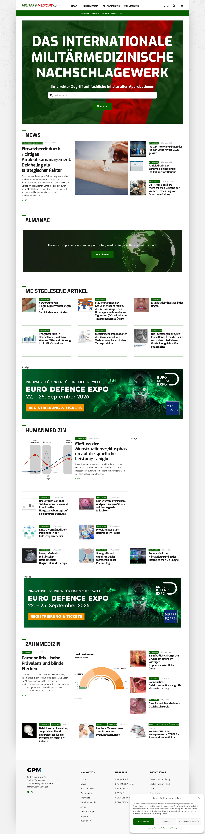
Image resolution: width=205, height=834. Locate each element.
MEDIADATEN (121, 802)
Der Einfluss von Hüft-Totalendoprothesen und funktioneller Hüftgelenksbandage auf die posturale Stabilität (53, 507)
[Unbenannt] (156, 532)
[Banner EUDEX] (102, 418)
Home (83, 779)
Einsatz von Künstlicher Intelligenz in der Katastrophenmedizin (53, 533)
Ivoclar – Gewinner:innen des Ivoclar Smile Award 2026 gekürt (165, 150)
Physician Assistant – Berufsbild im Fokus (108, 531)
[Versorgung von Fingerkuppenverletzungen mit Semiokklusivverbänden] (29, 305)
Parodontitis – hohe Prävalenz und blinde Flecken (42, 663)
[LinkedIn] (28, 792)
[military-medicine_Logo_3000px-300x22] (41, 5)
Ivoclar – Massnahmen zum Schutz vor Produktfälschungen (109, 731)
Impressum (182, 827)
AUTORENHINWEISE (125, 797)
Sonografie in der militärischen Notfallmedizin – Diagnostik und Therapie (53, 558)
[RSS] (32, 792)
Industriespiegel (87, 811)
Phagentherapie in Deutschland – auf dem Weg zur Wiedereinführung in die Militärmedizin (55, 338)
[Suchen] (51, 95)
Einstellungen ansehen (189, 821)
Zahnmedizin (86, 793)
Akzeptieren (143, 821)
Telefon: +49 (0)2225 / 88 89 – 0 (42, 783)
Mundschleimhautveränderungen (167, 304)
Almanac (84, 816)
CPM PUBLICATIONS (124, 784)
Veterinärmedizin (88, 802)
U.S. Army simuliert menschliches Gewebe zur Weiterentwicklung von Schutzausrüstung (164, 189)
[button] (199, 798)
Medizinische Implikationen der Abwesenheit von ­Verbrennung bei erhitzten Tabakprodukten (111, 338)
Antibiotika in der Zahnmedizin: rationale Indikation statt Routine (162, 169)
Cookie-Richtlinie (154, 827)
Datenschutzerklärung (169, 827)
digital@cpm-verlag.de (37, 786)
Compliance (155, 793)
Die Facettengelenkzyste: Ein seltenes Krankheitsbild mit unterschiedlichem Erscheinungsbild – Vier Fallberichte (167, 340)
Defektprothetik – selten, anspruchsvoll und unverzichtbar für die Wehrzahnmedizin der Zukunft (53, 735)
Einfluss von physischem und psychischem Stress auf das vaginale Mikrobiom (111, 505)
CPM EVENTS (121, 788)
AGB (152, 788)
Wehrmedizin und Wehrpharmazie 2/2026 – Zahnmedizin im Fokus (164, 734)
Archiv (83, 807)
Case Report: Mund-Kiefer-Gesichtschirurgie (164, 705)
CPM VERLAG (121, 779)
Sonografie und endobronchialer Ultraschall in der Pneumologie (106, 558)
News (83, 784)
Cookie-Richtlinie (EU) (160, 784)
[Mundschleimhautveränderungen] (141, 305)
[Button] (181, 6)
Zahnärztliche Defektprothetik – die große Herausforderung (165, 685)
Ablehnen (166, 821)
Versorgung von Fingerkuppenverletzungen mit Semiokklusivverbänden (55, 307)
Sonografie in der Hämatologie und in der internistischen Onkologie (164, 557)
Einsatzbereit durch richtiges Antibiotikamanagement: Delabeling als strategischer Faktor (46, 159)
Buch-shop (85, 820)
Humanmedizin (87, 788)
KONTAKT (119, 793)
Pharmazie (85, 797)
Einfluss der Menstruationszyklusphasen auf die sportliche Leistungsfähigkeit (101, 451)
